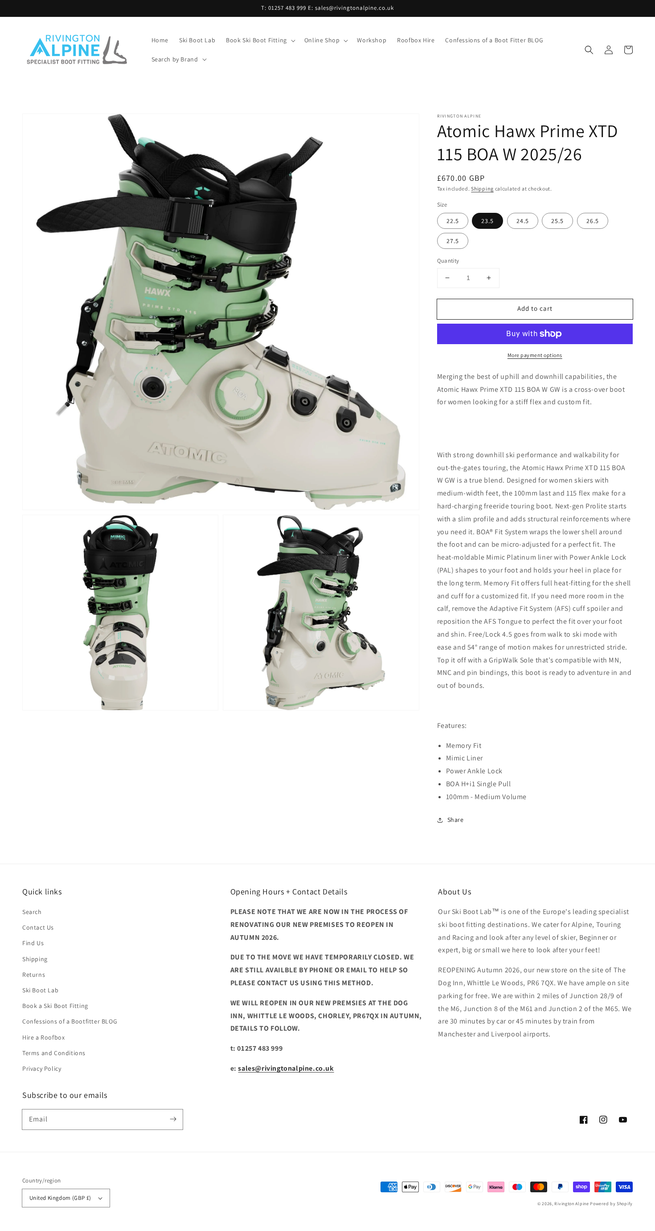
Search (32, 912)
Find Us (33, 943)
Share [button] (455, 820)
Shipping (482, 188)
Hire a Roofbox (43, 1037)
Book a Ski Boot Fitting (55, 1006)
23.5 (487, 221)
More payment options (535, 355)
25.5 (557, 221)
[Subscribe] (173, 1119)
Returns (33, 975)
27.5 (452, 241)
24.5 (522, 221)
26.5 (592, 221)
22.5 (452, 221)
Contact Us (38, 927)
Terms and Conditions (54, 1053)
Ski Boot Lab (40, 990)
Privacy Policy (41, 1068)
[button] (260, 40)
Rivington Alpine (571, 1204)
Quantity (448, 260)
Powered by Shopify (611, 1204)
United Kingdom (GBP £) (60, 1198)
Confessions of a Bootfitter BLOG (69, 1021)
